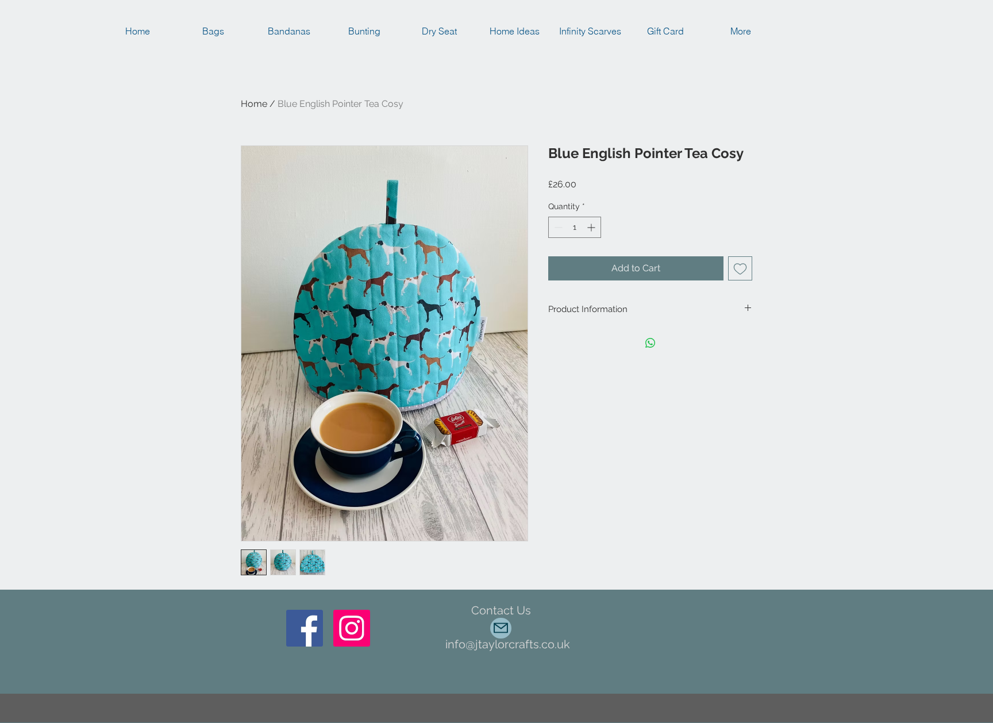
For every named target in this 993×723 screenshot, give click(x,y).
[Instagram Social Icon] (351, 628)
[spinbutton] (574, 227)
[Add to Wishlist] (740, 268)
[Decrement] (557, 227)
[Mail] (500, 628)
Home (254, 103)
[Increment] (592, 227)
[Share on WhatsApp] (650, 343)
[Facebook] (304, 628)
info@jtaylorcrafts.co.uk (507, 644)
